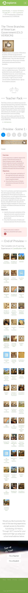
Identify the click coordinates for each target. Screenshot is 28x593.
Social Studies (6, 10)
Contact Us (22, 579)
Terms (9, 579)
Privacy (15, 579)
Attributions (7, 122)
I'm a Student (14, 561)
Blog (4, 579)
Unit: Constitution (18, 12)
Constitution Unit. (19, 248)
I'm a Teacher (14, 556)
